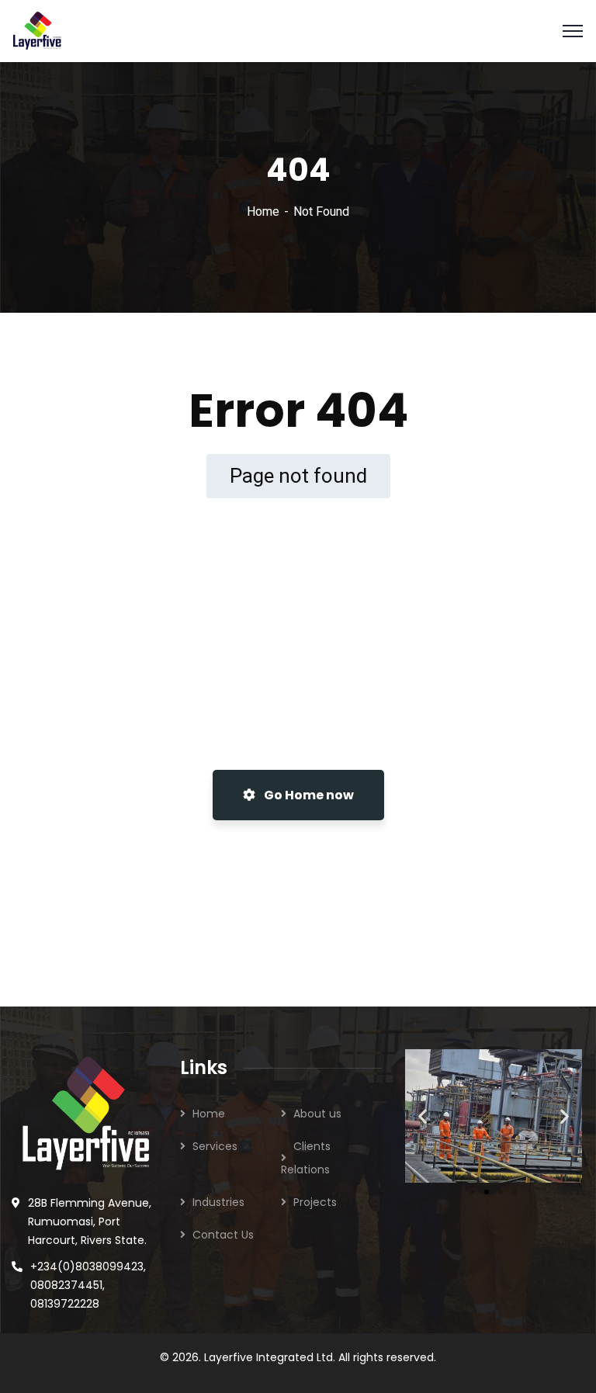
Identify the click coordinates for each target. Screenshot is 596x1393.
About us (317, 1113)
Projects (315, 1202)
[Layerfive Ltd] (37, 30)
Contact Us (223, 1234)
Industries (218, 1202)
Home (263, 211)
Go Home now (308, 795)
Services (214, 1146)
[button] (422, 1115)
